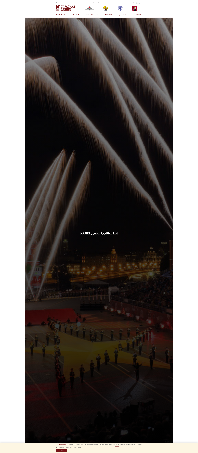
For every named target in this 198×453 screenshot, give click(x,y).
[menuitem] (60, 14)
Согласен (61, 450)
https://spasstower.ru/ (63, 444)
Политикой (117, 445)
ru (139, 3)
